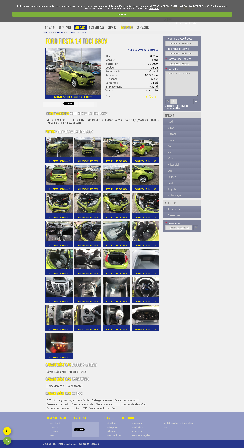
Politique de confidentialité (178, 423)
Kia (170, 152)
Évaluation (137, 427)
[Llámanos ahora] (7, 431)
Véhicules (112, 431)
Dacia (171, 140)
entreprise (65, 27)
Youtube (54, 431)
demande (112, 27)
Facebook (55, 423)
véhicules (80, 27)
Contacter (137, 431)
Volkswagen (175, 195)
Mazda (172, 158)
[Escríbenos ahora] (7, 441)
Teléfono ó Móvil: (177, 48)
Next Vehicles (114, 435)
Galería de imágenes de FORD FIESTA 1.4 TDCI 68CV (74, 97)
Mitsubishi (174, 164)
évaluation (127, 27)
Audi (170, 121)
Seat (170, 183)
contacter (143, 27)
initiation (49, 27)
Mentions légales (141, 435)
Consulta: (172, 69)
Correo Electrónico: (178, 58)
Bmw (171, 127)
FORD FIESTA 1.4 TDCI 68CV (76, 32)
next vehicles (96, 27)
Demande (137, 423)
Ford (170, 146)
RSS (52, 435)
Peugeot (172, 176)
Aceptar (122, 14)
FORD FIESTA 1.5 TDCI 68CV (59, 161)
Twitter (54, 427)
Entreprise (112, 427)
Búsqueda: (172, 223)
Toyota (172, 189)
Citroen (172, 133)
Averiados (174, 215)
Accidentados (176, 209)
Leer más (154, 8)
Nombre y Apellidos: (178, 38)
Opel (170, 170)
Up (165, 427)
